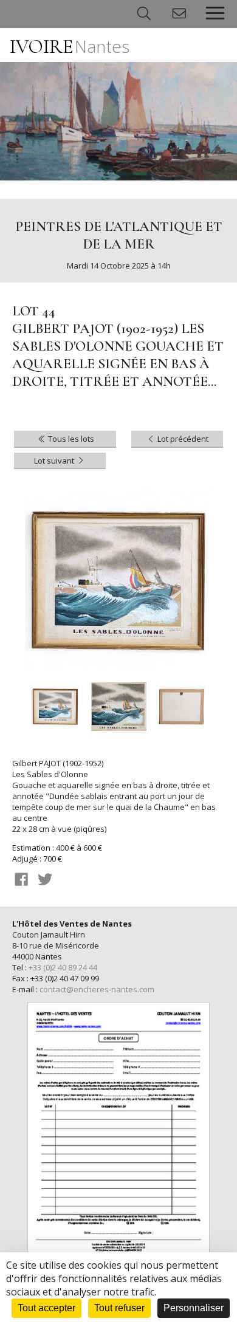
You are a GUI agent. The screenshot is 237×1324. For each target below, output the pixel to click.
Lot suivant (55, 460)
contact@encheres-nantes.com (97, 989)
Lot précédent (182, 438)
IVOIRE (69, 46)
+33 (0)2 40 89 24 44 (63, 967)
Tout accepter (46, 1308)
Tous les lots (70, 438)
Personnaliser (193, 1308)
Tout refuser (119, 1308)
